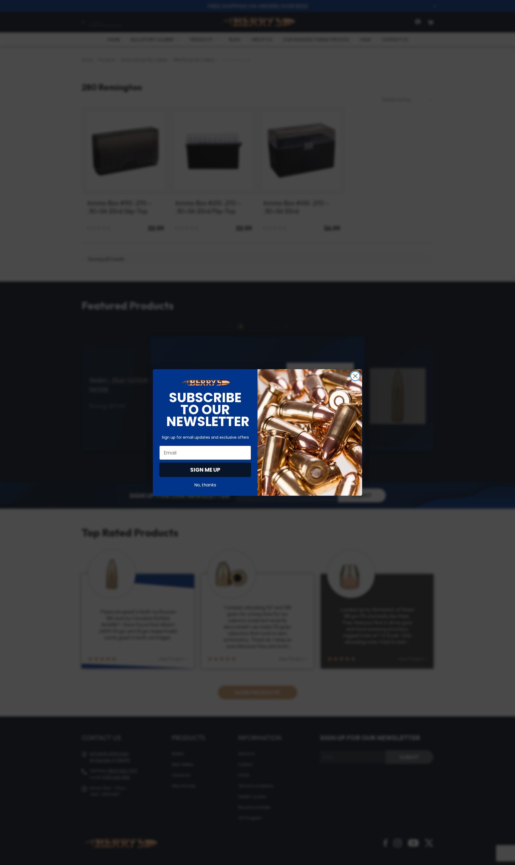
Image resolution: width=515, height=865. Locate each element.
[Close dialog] (355, 376)
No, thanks (205, 485)
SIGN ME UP (205, 470)
